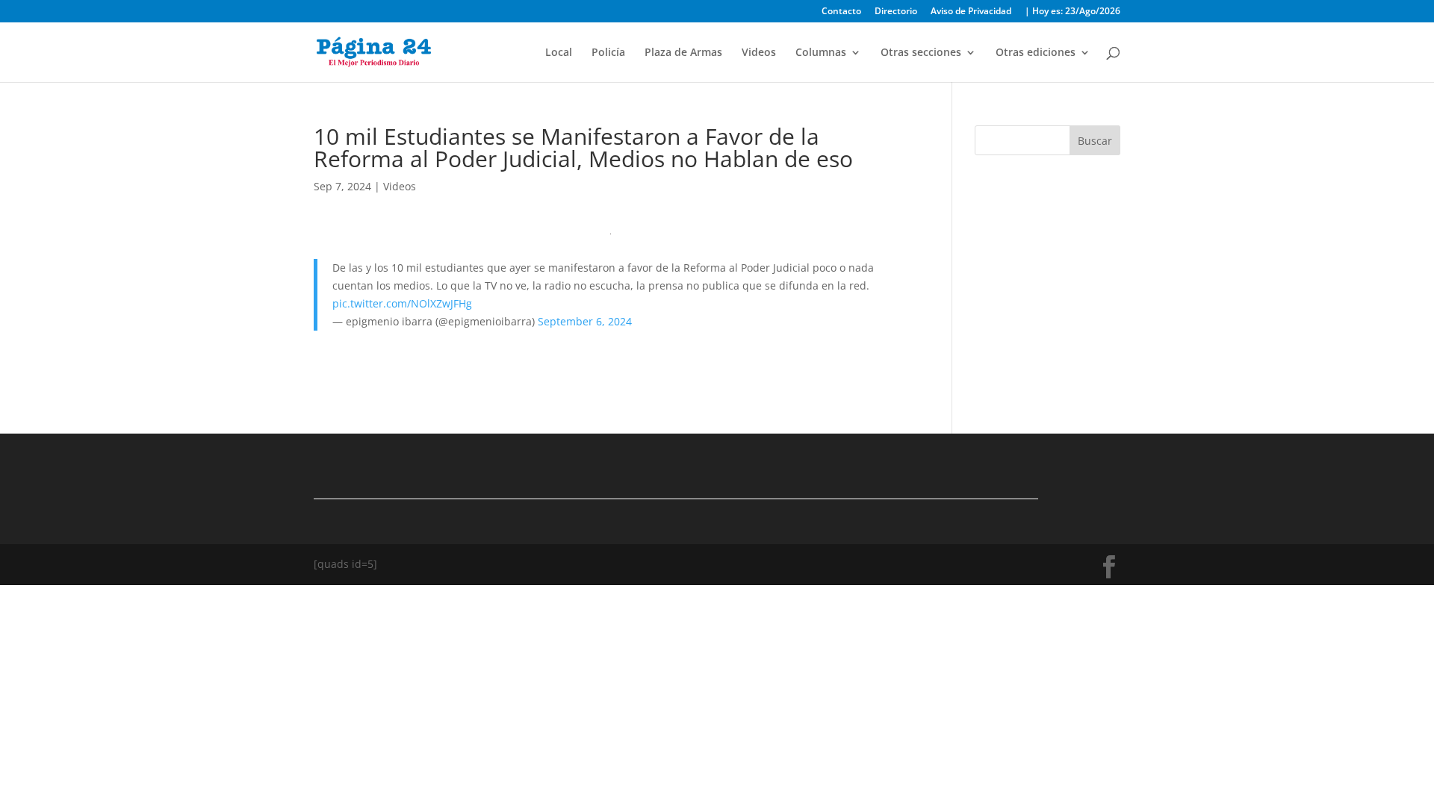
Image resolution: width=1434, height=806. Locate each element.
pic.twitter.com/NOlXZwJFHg (402, 303)
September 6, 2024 (585, 321)
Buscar (1095, 141)
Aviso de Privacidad (971, 12)
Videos (759, 53)
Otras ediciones (1036, 53)
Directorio (896, 12)
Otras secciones (921, 53)
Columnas (820, 53)
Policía (608, 53)
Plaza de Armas (683, 53)
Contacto (841, 12)
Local (558, 53)
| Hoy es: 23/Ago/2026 (1072, 12)
